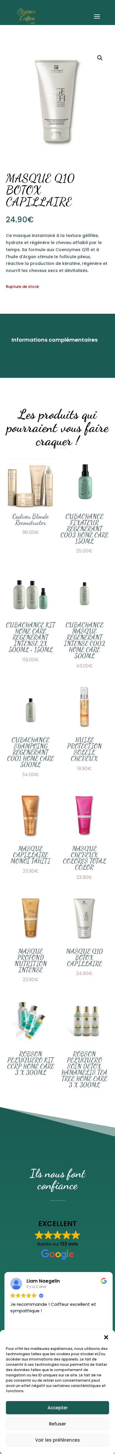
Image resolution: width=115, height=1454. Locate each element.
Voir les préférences (57, 1440)
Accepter (57, 1408)
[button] (106, 1337)
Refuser (57, 1424)
